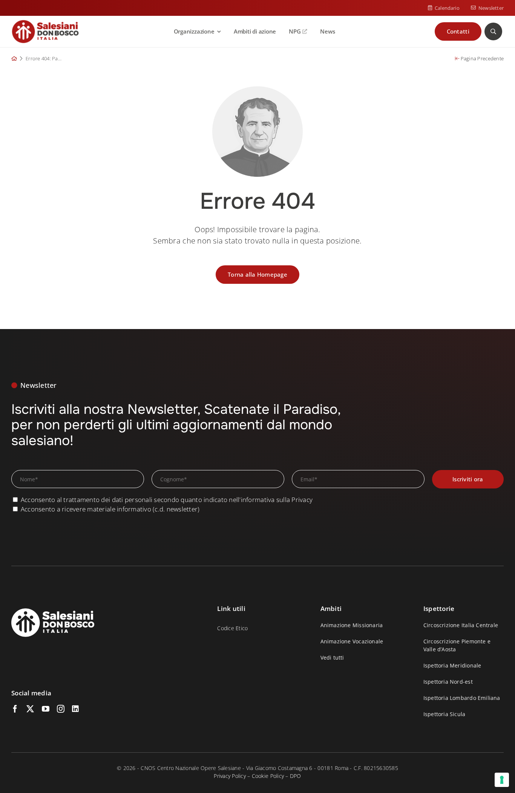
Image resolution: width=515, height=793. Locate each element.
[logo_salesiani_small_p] (45, 22)
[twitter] (30, 709)
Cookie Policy (268, 775)
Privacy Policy (230, 775)
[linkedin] (75, 709)
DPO (295, 775)
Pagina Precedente (481, 58)
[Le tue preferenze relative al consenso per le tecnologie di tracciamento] (502, 780)
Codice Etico (232, 628)
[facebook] (15, 709)
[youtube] (45, 709)
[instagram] (60, 709)
